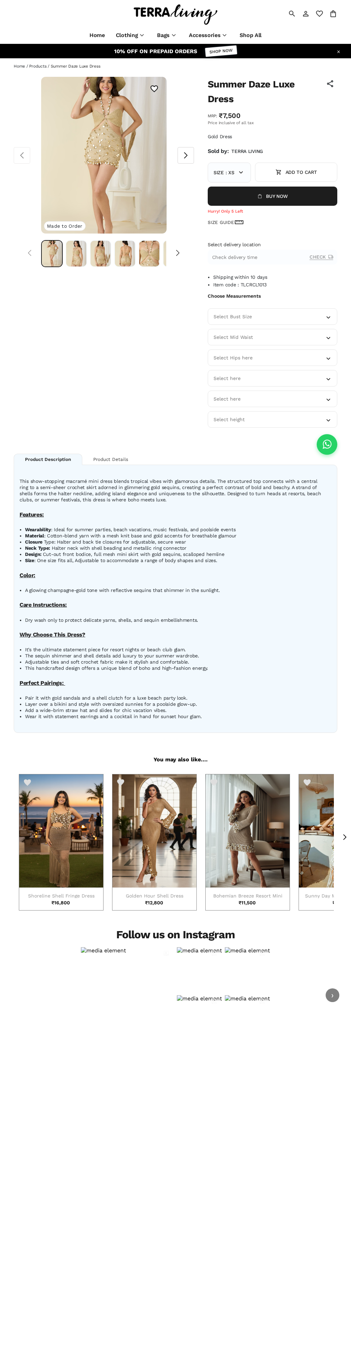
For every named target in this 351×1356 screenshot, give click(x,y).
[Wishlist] (154, 89)
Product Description (48, 459)
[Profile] (306, 14)
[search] (292, 14)
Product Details (110, 459)
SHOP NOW (221, 51)
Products (37, 66)
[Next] (178, 253)
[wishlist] (319, 14)
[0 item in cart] (333, 14)
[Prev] (30, 253)
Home (19, 66)
